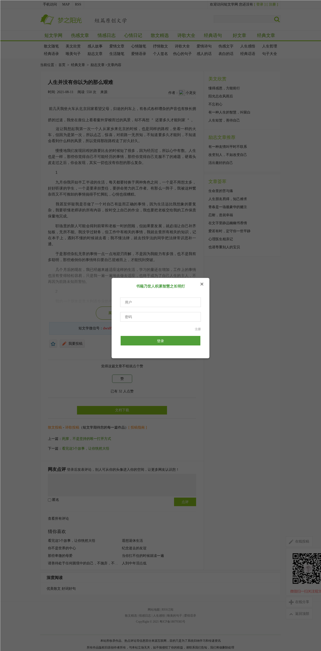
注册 (198, 329)
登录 (160, 341)
